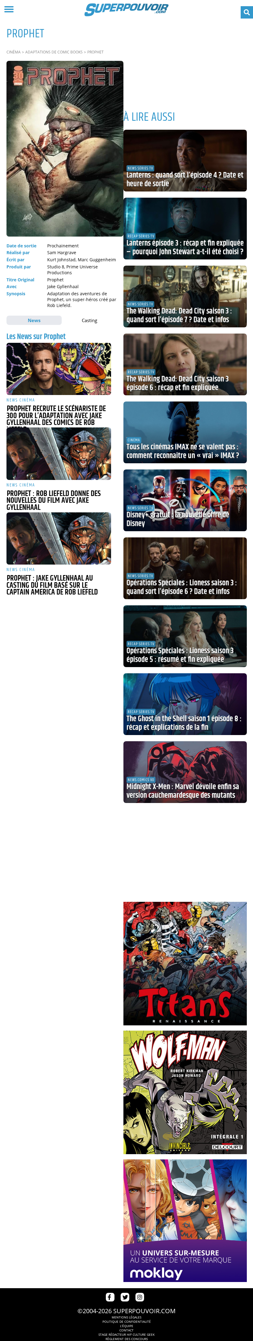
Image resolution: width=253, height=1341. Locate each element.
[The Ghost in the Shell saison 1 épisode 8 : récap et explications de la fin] (185, 704)
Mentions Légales (126, 1317)
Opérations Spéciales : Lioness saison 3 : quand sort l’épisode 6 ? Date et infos (181, 587)
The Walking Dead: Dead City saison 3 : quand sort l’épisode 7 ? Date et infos (179, 315)
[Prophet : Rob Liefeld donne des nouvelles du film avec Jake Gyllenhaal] (58, 453)
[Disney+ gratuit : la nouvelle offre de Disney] (185, 500)
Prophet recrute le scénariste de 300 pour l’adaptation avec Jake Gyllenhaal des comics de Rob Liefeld (56, 419)
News (34, 320)
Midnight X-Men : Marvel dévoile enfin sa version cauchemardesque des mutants (182, 791)
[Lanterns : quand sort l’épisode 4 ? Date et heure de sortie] (185, 160)
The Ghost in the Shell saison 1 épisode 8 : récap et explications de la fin (184, 723)
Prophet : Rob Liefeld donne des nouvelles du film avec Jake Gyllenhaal (53, 501)
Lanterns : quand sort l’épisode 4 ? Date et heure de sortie (184, 180)
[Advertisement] (185, 62)
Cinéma (13, 52)
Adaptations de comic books (54, 52)
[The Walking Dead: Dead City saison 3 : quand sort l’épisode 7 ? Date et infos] (185, 296)
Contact (126, 1330)
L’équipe (126, 1326)
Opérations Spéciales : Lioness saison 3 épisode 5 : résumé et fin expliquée (180, 655)
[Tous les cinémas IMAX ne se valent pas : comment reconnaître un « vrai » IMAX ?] (185, 432)
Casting (89, 320)
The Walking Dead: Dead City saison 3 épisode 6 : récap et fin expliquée (177, 383)
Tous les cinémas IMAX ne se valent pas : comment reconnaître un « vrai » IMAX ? (182, 451)
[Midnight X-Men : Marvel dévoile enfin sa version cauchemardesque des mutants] (185, 772)
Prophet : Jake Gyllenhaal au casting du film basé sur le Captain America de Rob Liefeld (52, 585)
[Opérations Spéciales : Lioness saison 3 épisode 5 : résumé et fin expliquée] (185, 636)
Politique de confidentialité (126, 1321)
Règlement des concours (127, 1339)
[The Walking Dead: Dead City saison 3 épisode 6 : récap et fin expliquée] (185, 364)
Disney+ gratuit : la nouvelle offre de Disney (177, 519)
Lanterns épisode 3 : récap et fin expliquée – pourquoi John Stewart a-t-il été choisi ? (185, 248)
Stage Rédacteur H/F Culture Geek (126, 1334)
